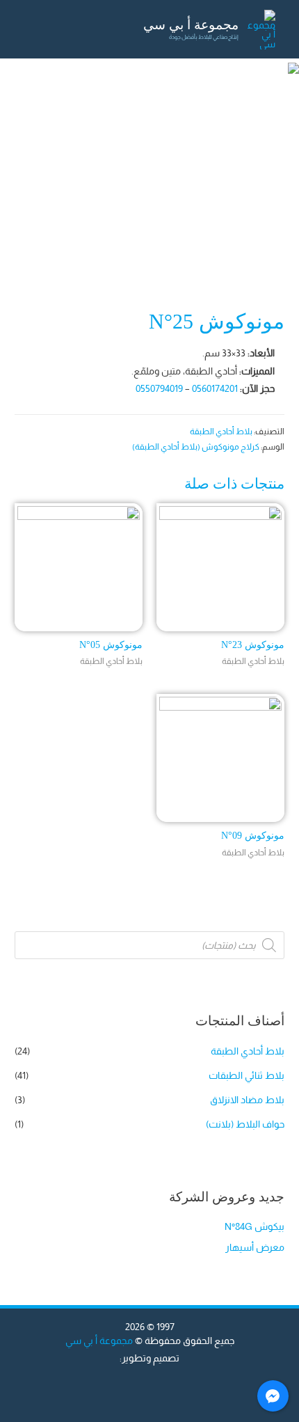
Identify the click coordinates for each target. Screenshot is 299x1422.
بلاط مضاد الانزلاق (247, 1100)
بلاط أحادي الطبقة (221, 431)
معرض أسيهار (254, 1247)
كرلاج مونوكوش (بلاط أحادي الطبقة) (195, 447)
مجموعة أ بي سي (191, 24)
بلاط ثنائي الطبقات (246, 1076)
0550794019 (159, 389)
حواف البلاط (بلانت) (245, 1124)
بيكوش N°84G (254, 1227)
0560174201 (215, 389)
